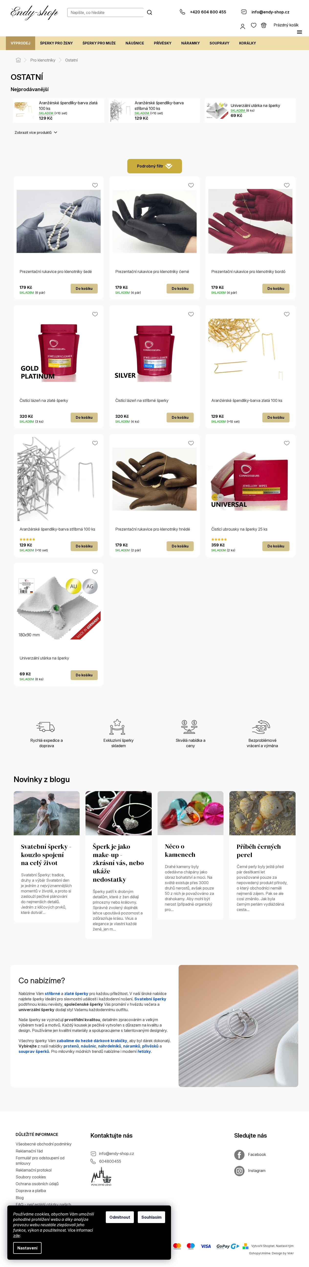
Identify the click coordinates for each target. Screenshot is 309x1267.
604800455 (110, 1161)
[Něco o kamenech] (191, 812)
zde (16, 1235)
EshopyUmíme (259, 1253)
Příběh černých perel (259, 851)
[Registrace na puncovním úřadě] (101, 1176)
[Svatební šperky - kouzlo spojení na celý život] (47, 812)
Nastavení (27, 1248)
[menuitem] (20, 43)
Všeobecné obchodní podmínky (44, 1143)
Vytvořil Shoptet (263, 1246)
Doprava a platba (31, 1190)
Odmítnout (119, 1217)
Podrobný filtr (150, 166)
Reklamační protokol (34, 1170)
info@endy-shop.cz (116, 1153)
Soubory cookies (31, 1176)
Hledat (149, 12)
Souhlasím (151, 1217)
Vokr (290, 1253)
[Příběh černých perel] (262, 812)
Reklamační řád (29, 1151)
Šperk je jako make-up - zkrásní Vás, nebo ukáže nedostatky (118, 863)
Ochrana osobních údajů (37, 1183)
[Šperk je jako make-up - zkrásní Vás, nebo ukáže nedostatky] (118, 812)
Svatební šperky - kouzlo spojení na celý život (46, 855)
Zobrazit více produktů (34, 132)
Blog (20, 1197)
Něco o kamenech (180, 850)
